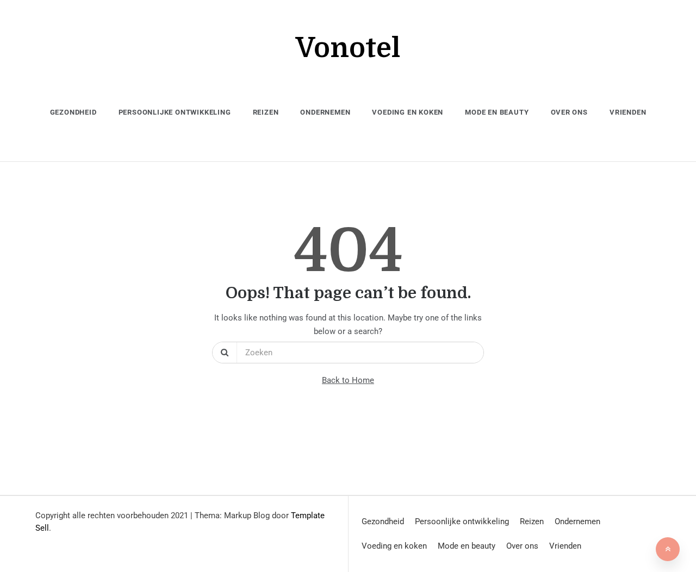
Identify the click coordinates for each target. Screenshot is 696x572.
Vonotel (348, 48)
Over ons (569, 112)
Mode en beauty (497, 112)
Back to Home (348, 380)
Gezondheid (73, 112)
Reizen (266, 112)
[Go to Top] (668, 549)
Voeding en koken (407, 112)
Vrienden (628, 112)
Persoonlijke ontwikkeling (175, 112)
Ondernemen (325, 112)
